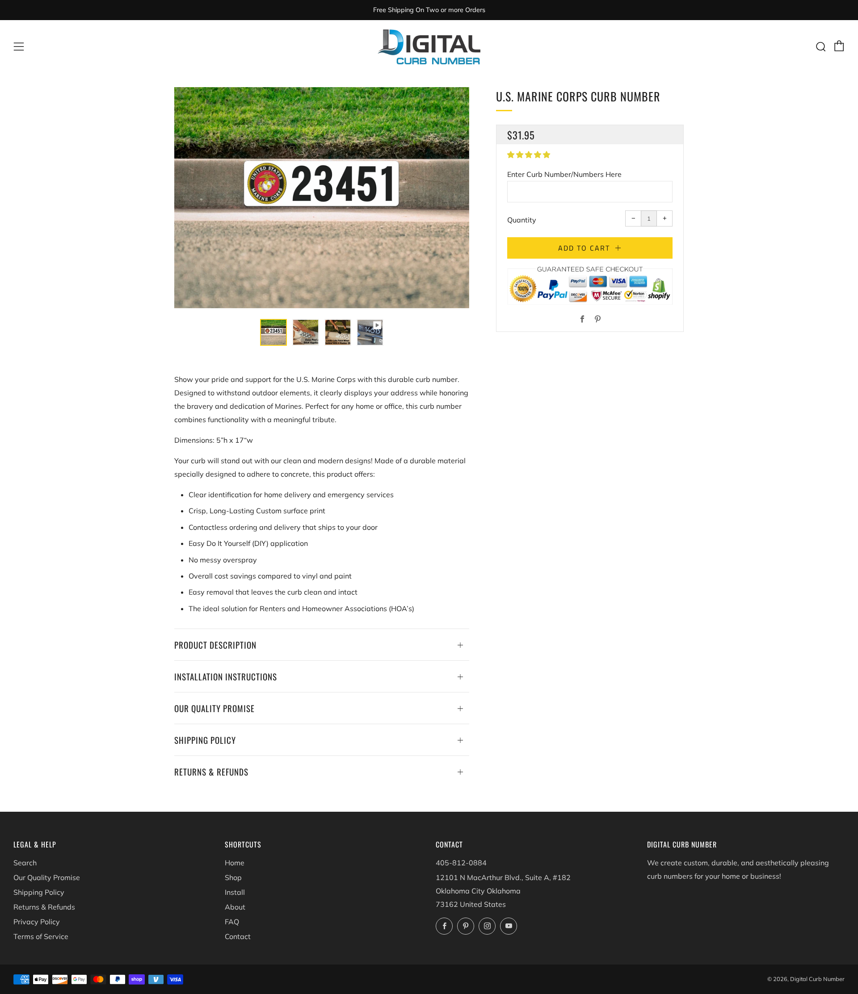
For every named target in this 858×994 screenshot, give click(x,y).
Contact (238, 936)
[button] (529, 154)
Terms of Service (40, 936)
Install (235, 892)
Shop (233, 877)
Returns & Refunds (44, 906)
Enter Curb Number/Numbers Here (564, 174)
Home (234, 862)
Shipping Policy (38, 892)
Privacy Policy (36, 921)
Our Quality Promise (46, 877)
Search (25, 862)
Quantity (521, 219)
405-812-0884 (461, 862)
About (235, 906)
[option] (321, 197)
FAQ (232, 921)
